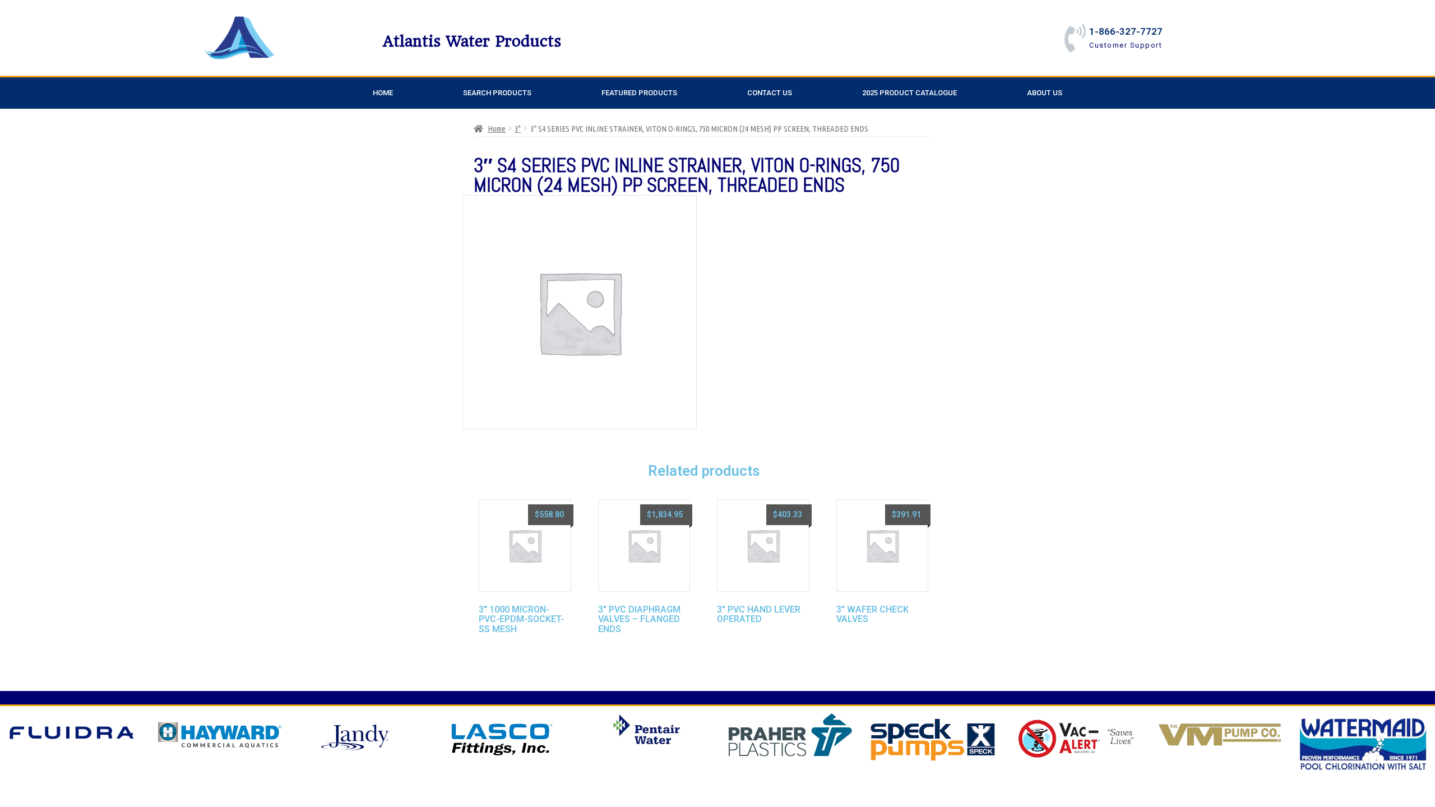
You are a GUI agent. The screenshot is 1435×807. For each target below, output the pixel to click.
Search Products (497, 93)
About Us (1044, 93)
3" (518, 128)
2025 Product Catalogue (909, 93)
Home (383, 93)
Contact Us (769, 93)
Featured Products (639, 93)
